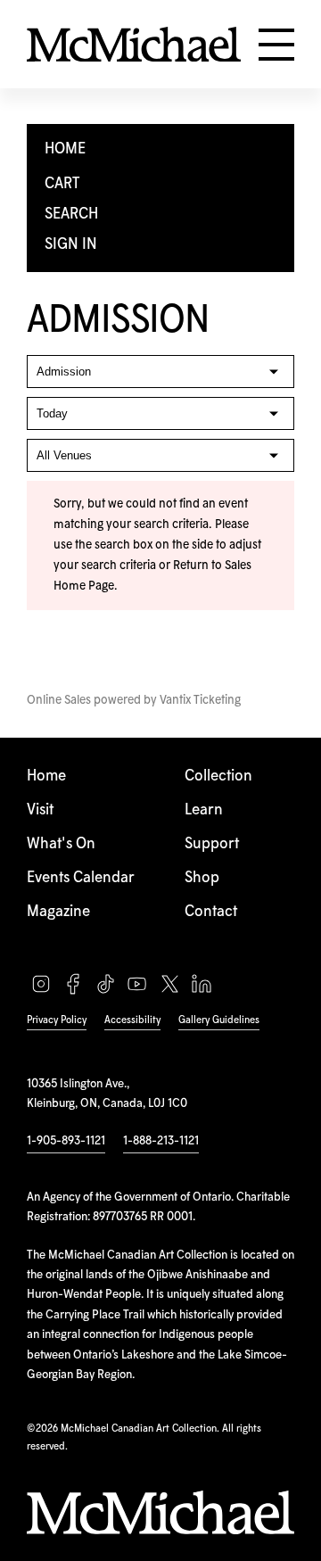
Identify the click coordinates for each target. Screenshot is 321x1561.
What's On (61, 844)
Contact (211, 912)
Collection (218, 776)
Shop (202, 878)
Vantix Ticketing (200, 700)
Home (46, 776)
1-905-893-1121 (66, 1141)
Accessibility (132, 1020)
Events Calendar (81, 878)
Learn (204, 810)
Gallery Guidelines (218, 1020)
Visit (40, 810)
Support (212, 844)
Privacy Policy (56, 1020)
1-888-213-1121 (161, 1141)
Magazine (58, 912)
